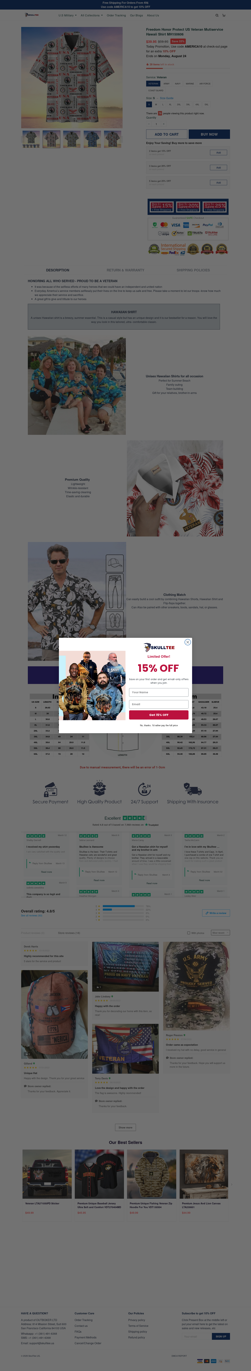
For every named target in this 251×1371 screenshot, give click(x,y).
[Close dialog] (188, 642)
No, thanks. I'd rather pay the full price (159, 725)
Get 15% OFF (159, 715)
